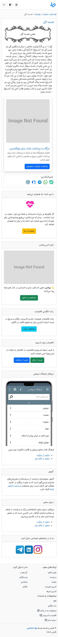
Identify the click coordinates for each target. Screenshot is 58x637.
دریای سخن (51, 620)
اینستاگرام (23, 577)
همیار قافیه (52, 572)
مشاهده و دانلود (29, 297)
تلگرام (25, 586)
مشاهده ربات (29, 329)
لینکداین (24, 582)
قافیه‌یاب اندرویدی (49, 615)
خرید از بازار (37, 360)
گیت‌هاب (23, 572)
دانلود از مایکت (43, 455)
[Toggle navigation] (4, 4)
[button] (16, 4)
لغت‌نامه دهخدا (49, 14)
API (54, 601)
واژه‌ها (37, 14)
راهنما (54, 582)
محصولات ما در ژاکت (47, 610)
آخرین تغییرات (50, 586)
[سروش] (33, 182)
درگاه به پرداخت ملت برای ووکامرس (30, 148)
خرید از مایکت (22, 360)
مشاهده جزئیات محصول (37, 166)
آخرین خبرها (51, 591)
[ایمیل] (27, 182)
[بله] (51, 182)
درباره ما (53, 577)
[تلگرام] (39, 182)
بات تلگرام (52, 606)
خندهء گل (48, 22)
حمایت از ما (29, 231)
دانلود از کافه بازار (42, 459)
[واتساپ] (45, 182)
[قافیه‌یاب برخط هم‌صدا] (52, 4)
